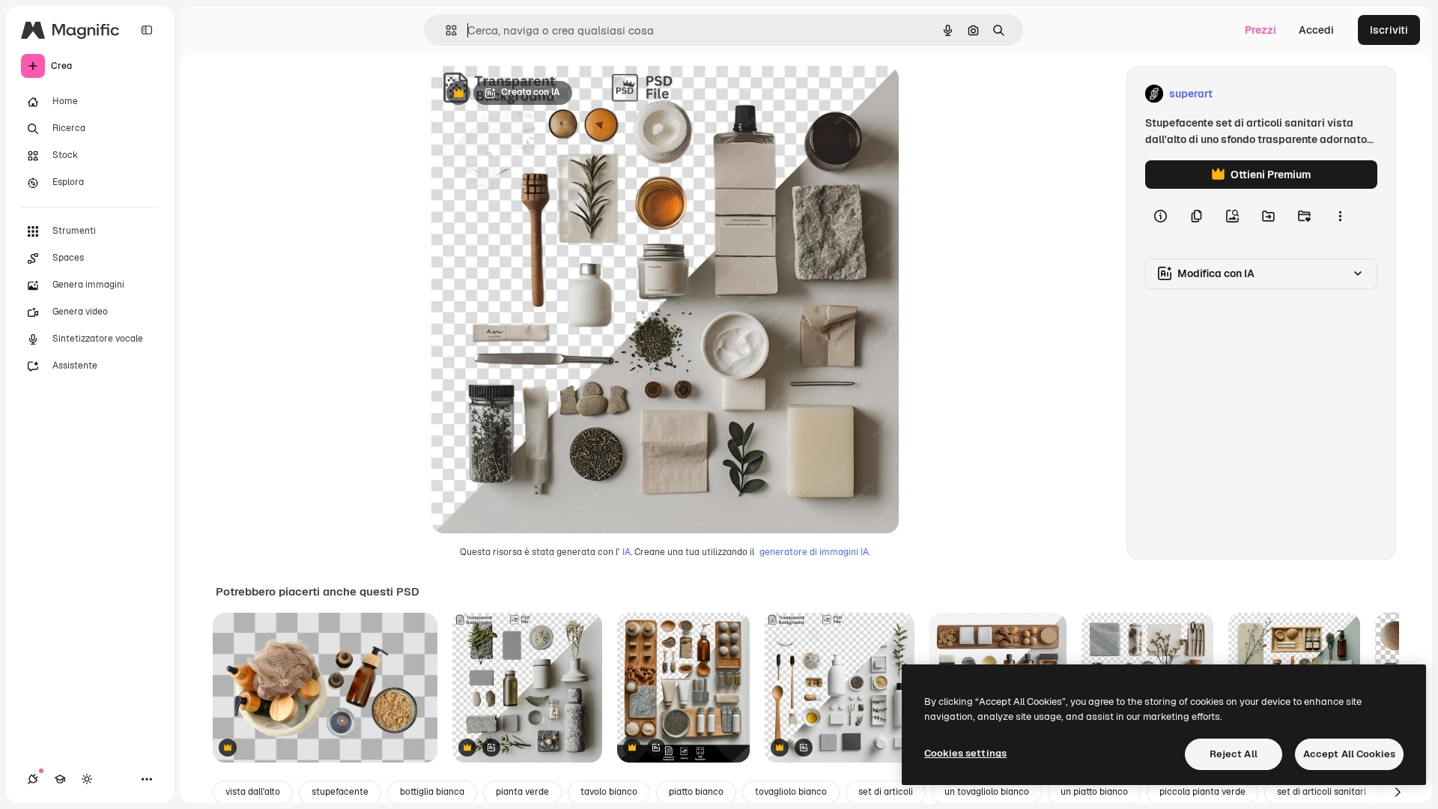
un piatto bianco (1094, 792)
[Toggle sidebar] (147, 30)
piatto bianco (696, 792)
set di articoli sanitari (1321, 792)
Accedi (1316, 30)
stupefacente (340, 792)
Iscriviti (1389, 30)
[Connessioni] (33, 779)
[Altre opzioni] (1340, 216)
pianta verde (522, 792)
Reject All (1234, 754)
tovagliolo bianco (791, 792)
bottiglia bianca (432, 792)
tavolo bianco (608, 792)
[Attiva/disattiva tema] (87, 779)
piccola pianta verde (1202, 792)
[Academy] (60, 779)
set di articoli (885, 792)
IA (626, 552)
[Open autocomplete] (445, 30)
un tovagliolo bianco (986, 792)
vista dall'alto (252, 792)
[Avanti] (1397, 793)
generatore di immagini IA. (814, 552)
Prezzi (1260, 30)
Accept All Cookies (1349, 754)
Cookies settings (965, 753)
